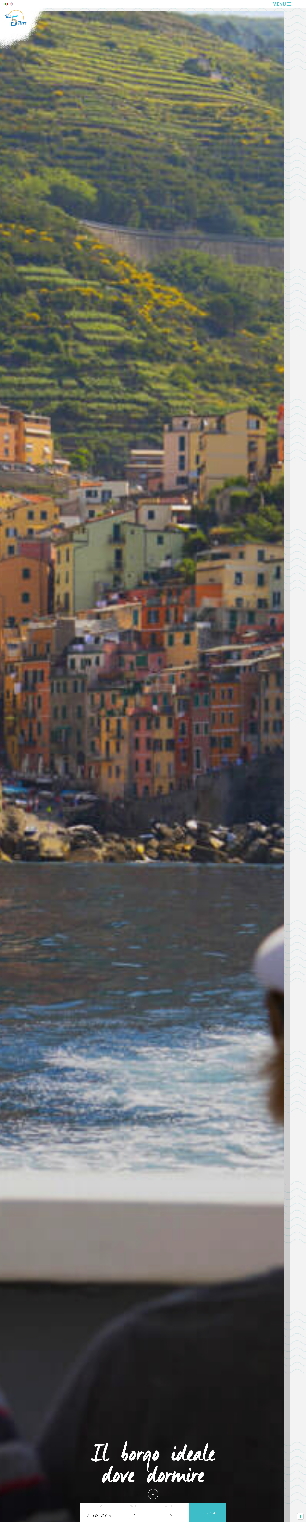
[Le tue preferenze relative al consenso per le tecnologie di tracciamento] (300, 1516)
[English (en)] (11, 4)
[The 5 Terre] (24, 48)
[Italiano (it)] (6, 4)
